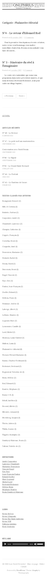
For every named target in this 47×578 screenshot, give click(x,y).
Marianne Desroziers (11, 466)
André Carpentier (9, 461)
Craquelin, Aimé (8, 246)
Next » (21, 96)
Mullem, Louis (7, 343)
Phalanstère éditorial (11, 349)
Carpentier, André (9, 218)
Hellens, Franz (8, 298)
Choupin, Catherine (10, 229)
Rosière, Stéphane (9, 389)
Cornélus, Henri (8, 241)
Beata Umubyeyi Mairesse (12, 492)
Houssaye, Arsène (9, 304)
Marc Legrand (8, 479)
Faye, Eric (6, 281)
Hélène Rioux (7, 487)
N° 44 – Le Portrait (10, 174)
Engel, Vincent (8, 275)
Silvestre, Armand (9, 412)
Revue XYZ (6, 521)
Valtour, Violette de (10, 446)
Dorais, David (7, 264)
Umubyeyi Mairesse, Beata (13, 440)
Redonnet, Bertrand (10, 366)
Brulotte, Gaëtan (9, 212)
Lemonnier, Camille (10, 326)
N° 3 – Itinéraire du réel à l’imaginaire (18, 64)
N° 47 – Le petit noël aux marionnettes (18, 141)
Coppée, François (9, 235)
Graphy (35, 570)
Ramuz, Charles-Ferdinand (13, 361)
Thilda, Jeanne (8, 429)
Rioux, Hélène (8, 378)
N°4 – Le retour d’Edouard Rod (21, 33)
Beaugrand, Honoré (10, 201)
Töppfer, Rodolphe (9, 435)
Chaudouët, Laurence (11, 224)
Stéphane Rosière (9, 489)
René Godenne (8, 526)
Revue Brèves (7, 514)
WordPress (20, 570)
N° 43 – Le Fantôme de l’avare (14, 182)
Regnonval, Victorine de (12, 372)
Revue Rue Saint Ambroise (13, 519)
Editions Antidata (9, 524)
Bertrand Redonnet (10, 484)
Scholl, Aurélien (8, 400)
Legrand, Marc (8, 321)
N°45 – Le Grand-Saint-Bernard (15, 166)
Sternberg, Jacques (10, 418)
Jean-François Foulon (11, 474)
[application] (23, 544)
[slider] (40, 544)
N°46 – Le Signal (9, 158)
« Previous (8, 96)
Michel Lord (7, 482)
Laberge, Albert (8, 309)
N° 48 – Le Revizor (10, 133)
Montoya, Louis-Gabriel (12, 338)
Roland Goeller (8, 477)
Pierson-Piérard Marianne (13, 355)
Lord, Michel (7, 332)
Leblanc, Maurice (9, 315)
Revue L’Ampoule (9, 516)
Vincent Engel (8, 469)
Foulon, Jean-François (11, 286)
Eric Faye (6, 472)
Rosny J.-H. (6, 395)
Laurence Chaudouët (10, 464)
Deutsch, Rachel (8, 258)
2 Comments (29, 38)
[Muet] (35, 544)
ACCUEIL (6, 116)
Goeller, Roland (8, 292)
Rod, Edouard (7, 383)
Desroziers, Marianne (11, 252)
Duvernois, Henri (9, 269)
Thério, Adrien (8, 423)
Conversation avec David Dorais (15, 149)
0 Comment (27, 70)
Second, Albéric (8, 406)
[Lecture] (5, 544)
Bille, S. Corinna (8, 207)
